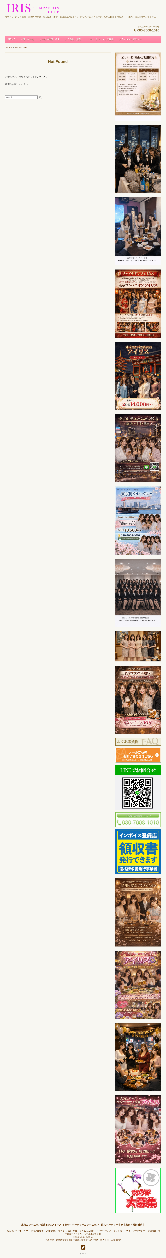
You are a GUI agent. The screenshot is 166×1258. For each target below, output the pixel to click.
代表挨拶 (49, 1240)
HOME (11, 39)
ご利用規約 (51, 1231)
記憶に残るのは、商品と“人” (83, 1237)
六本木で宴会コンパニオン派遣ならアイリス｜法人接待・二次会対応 (88, 1240)
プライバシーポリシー (130, 39)
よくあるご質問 (73, 39)
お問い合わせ (27, 39)
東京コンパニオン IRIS (17, 1231)
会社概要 (152, 1231)
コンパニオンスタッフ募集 (99, 39)
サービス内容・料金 (49, 39)
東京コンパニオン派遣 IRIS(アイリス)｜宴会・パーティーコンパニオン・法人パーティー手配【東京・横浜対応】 (83, 1224)
